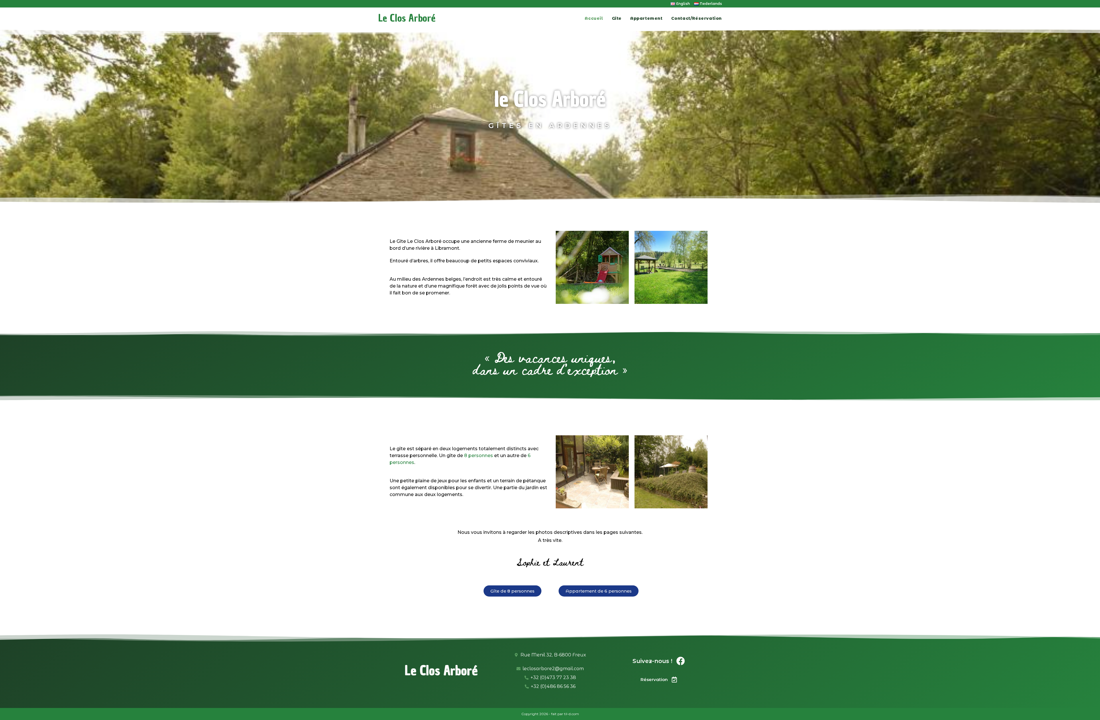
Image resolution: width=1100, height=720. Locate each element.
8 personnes (478, 455)
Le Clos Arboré (407, 18)
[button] (512, 591)
